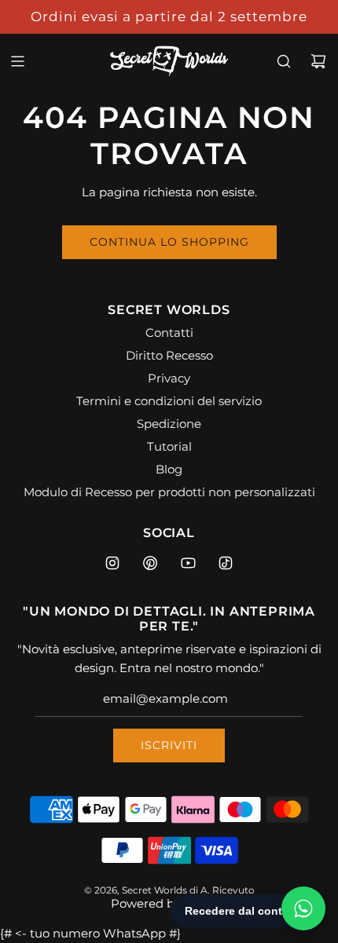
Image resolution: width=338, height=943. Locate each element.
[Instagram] (112, 563)
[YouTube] (188, 563)
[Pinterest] (150, 563)
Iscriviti (169, 745)
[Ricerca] (283, 61)
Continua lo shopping (169, 242)
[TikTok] (225, 563)
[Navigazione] (17, 61)
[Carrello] (318, 61)
